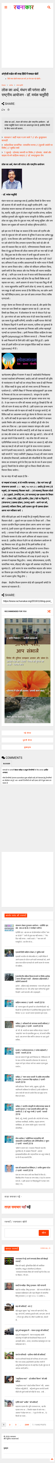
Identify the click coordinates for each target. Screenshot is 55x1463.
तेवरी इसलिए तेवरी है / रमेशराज (20, 717)
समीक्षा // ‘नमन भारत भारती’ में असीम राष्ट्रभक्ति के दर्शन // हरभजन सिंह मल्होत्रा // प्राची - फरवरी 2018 (33, 1079)
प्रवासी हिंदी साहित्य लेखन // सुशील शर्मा (30, 952)
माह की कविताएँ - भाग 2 (24, 1306)
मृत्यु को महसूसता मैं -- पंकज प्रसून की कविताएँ (32, 1330)
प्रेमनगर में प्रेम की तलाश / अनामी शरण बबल (25, 690)
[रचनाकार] (23, 8)
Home (4, 85)
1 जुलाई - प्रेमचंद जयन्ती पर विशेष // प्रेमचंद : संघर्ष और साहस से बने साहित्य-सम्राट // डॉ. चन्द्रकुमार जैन (26, 154)
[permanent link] (8, 110)
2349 (27, 1425)
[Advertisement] (27, 40)
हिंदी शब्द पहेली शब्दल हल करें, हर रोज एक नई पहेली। (24, 79)
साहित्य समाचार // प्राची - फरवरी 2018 (30, 1002)
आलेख (11, 85)
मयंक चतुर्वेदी (19, 85)
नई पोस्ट (27, 733)
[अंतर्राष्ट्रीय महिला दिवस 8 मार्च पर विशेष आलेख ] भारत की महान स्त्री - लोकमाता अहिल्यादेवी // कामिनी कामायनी (33, 979)
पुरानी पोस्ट (27, 740)
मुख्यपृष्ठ (27, 747)
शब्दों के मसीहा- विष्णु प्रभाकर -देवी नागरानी (31, 1285)
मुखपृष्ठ (6, 1448)
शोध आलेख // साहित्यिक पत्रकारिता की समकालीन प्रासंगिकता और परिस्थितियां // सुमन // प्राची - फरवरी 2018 (32, 1141)
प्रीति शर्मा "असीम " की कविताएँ (27, 1402)
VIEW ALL (44, 1248)
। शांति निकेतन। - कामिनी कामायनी (22, 638)
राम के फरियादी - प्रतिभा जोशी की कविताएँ (30, 1354)
